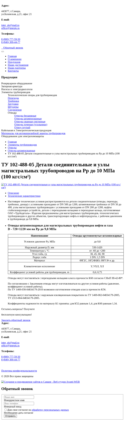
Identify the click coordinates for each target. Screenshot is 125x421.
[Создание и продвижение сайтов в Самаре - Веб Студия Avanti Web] (40, 381)
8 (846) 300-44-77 (10, 42)
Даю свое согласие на (38, 409)
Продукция (14, 62)
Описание (13, 193)
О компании (14, 59)
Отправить (10, 416)
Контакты (13, 70)
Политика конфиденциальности (19, 370)
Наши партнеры (17, 68)
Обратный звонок (12, 47)
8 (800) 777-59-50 (10, 39)
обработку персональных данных (50, 409)
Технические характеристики (24, 196)
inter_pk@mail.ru (10, 25)
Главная (12, 56)
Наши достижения (18, 65)
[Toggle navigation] (2, 51)
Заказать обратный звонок (15, 320)
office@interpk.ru (10, 28)
